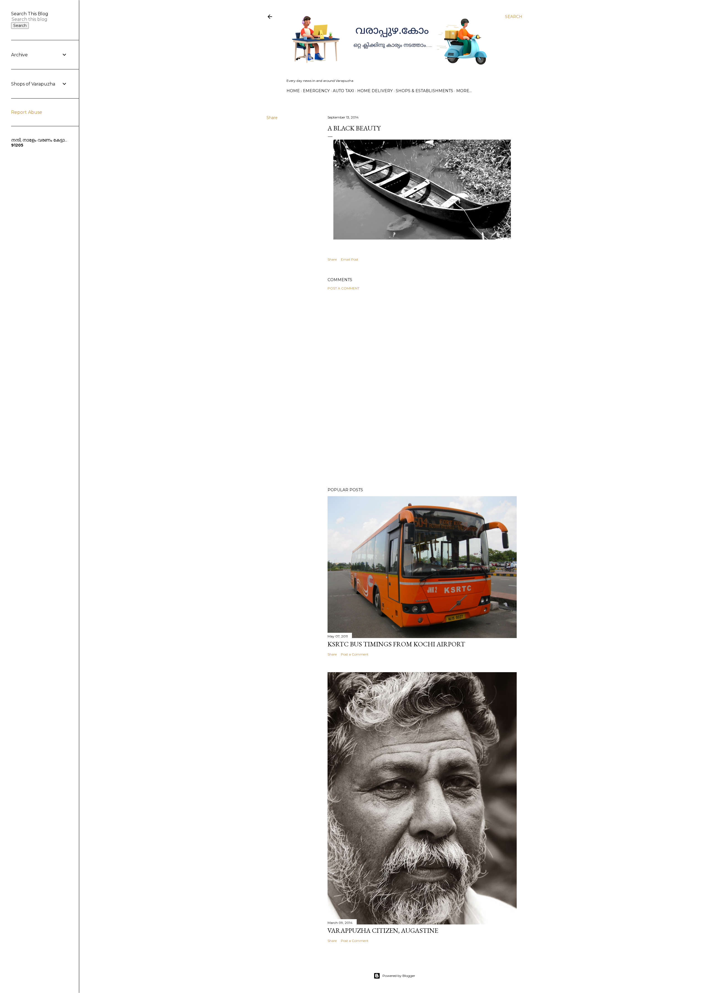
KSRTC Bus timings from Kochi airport (396, 644)
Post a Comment (343, 288)
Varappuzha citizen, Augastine (383, 930)
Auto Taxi (343, 90)
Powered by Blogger (398, 976)
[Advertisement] (422, 343)
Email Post (349, 259)
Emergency (316, 90)
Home (293, 90)
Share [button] (272, 117)
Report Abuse (26, 112)
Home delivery (375, 90)
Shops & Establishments (424, 90)
